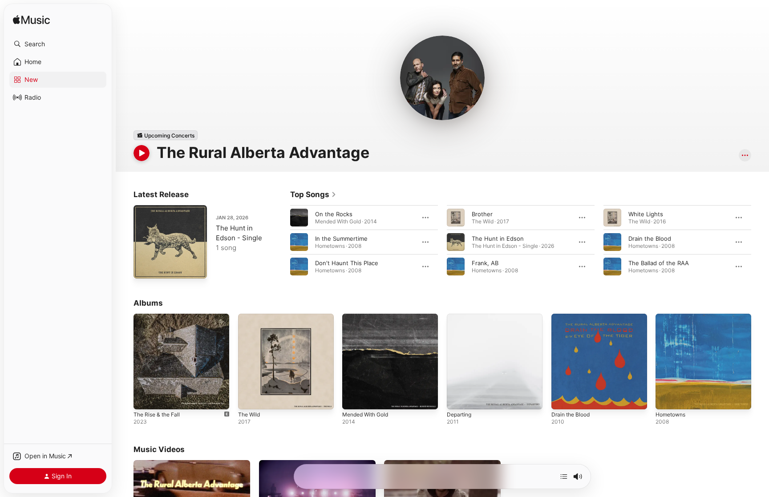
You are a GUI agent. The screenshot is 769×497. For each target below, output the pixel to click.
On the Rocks (333, 214)
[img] (31, 20)
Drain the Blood (649, 238)
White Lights (645, 214)
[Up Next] (564, 476)
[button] (58, 44)
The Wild (250, 317)
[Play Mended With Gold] (353, 398)
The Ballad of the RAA (658, 263)
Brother (482, 214)
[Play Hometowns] (666, 398)
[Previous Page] (281, 242)
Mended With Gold (368, 317)
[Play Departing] (458, 398)
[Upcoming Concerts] (166, 135)
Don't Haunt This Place (346, 263)
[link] (313, 194)
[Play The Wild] (249, 398)
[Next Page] (760, 242)
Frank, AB (485, 263)
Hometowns (672, 317)
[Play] (142, 153)
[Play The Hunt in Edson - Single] (144, 267)
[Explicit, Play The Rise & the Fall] (144, 398)
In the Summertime (341, 238)
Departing (460, 317)
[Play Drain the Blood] (562, 398)
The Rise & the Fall (159, 317)
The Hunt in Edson (498, 238)
